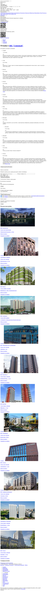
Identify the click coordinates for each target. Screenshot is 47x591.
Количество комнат (4, 6)
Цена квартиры (3, 7)
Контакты (2, 565)
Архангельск (3, 12)
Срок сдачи (2, 9)
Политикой (23, 588)
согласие (6, 195)
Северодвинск (5, 583)
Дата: (1, 175)
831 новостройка (4, 5)
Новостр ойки (5, 569)
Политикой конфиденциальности (37, 195)
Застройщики (5, 570)
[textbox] (5, 1)
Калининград (17, 12)
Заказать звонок (3, 29)
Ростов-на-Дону (6, 582)
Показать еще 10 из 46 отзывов (6, 166)
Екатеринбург (8, 12)
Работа (26, 565)
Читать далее (7, 163)
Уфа (3, 585)
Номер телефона (21, 173)
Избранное (2, 15)
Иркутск (13, 12)
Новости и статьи (6, 571)
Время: (1, 176)
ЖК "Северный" (16, 46)
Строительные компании (19, 565)
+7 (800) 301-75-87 (4, 22)
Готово (2, 186)
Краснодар (27, 12)
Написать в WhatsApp (4, 37)
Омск (41, 12)
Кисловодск (22, 12)
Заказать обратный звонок (5, 194)
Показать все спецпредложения (6, 562)
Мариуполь (32, 12)
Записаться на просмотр (5, 177)
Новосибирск (37, 12)
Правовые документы (9, 565)
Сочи (4, 584)
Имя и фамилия (3, 173)
